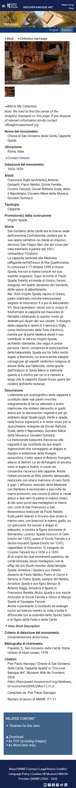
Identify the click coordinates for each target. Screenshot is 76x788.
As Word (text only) (22, 745)
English (54, 30)
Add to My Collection (22, 106)
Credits (61, 769)
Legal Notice (47, 769)
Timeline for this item (24, 726)
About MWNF (17, 769)
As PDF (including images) (27, 741)
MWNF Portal (68, 5)
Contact (32, 769)
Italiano (66, 30)
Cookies (36, 774)
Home (71, 8)
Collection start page (33, 38)
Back (10, 38)
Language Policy (19, 774)
